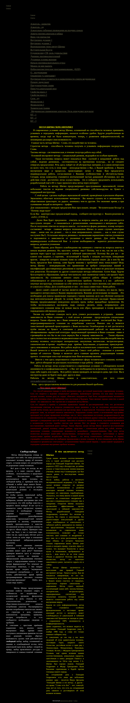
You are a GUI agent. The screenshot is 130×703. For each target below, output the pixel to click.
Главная (8, 6)
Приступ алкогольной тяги (43, 88)
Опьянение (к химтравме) (43, 75)
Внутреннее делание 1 (41, 39)
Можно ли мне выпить (41, 65)
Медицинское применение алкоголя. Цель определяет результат (62, 111)
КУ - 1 (33, 114)
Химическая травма (40, 107)
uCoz (75, 701)
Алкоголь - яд (37, 27)
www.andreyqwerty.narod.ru (43, 380)
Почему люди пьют (39, 82)
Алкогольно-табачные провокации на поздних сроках (56, 30)
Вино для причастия (40, 36)
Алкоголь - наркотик (40, 23)
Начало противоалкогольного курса (47, 62)
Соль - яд (34, 98)
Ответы (8, 8)
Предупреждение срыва (42, 85)
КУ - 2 (33, 117)
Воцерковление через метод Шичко (47, 46)
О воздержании (38, 72)
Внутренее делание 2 (40, 43)
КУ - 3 (33, 120)
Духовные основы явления (43, 59)
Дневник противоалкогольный (45, 56)
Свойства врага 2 (38, 94)
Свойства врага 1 (38, 91)
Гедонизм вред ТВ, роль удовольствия (48, 52)
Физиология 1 (37, 101)
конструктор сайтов (66, 701)
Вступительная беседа (41, 49)
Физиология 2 (37, 104)
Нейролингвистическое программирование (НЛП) (55, 69)
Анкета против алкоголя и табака (46, 33)
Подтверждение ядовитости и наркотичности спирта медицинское (62, 78)
